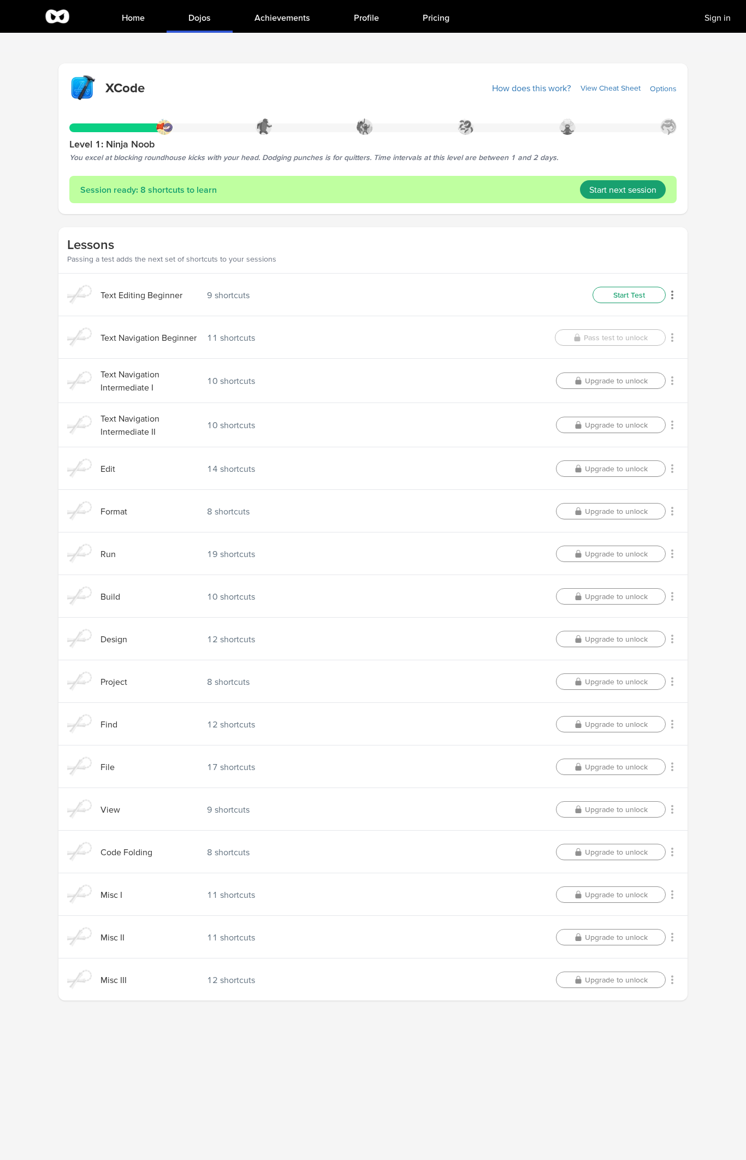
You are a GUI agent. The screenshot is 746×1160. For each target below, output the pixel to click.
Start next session (622, 189)
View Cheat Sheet (611, 88)
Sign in (717, 17)
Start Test (629, 295)
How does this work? (531, 88)
